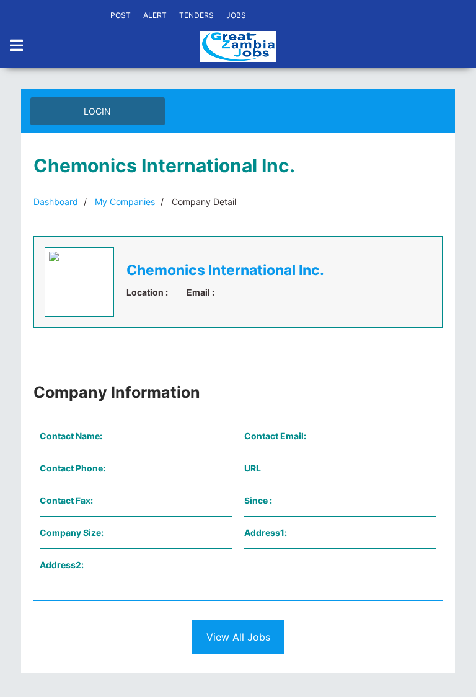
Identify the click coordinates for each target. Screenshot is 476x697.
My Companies (125, 201)
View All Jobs (238, 637)
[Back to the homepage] (238, 46)
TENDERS (196, 15)
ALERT (155, 15)
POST (120, 15)
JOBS (236, 15)
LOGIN (97, 111)
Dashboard (55, 201)
